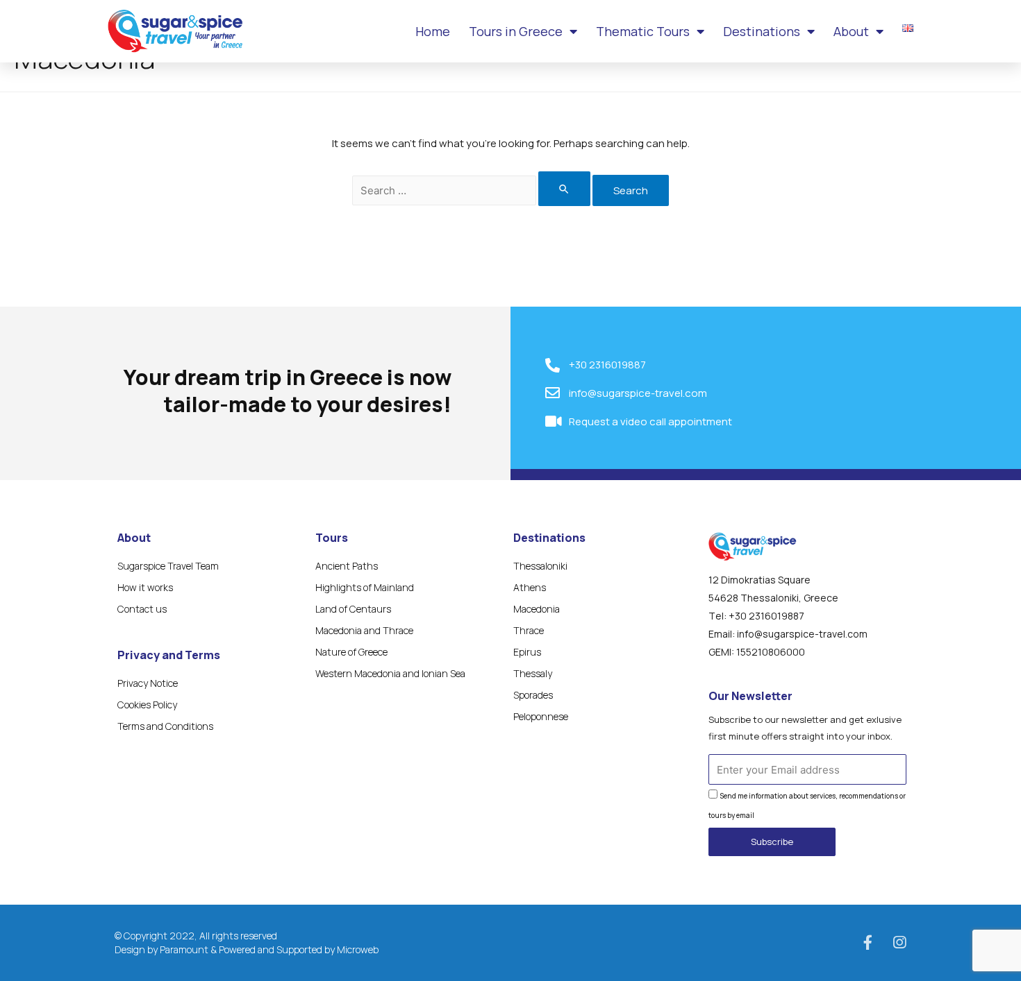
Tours (331, 537)
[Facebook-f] (868, 942)
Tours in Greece (516, 31)
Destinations (761, 31)
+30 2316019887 (766, 615)
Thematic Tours (643, 31)
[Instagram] (899, 942)
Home (432, 31)
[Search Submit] (564, 188)
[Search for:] (472, 190)
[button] (772, 842)
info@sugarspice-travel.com (802, 633)
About (851, 31)
